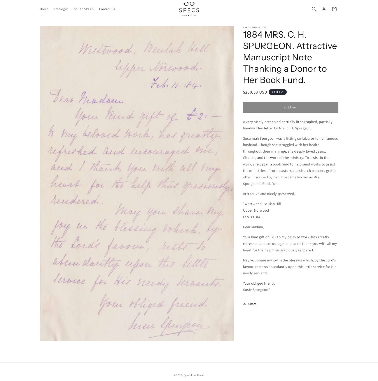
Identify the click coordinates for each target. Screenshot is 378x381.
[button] (314, 9)
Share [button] (252, 304)
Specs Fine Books (194, 375)
